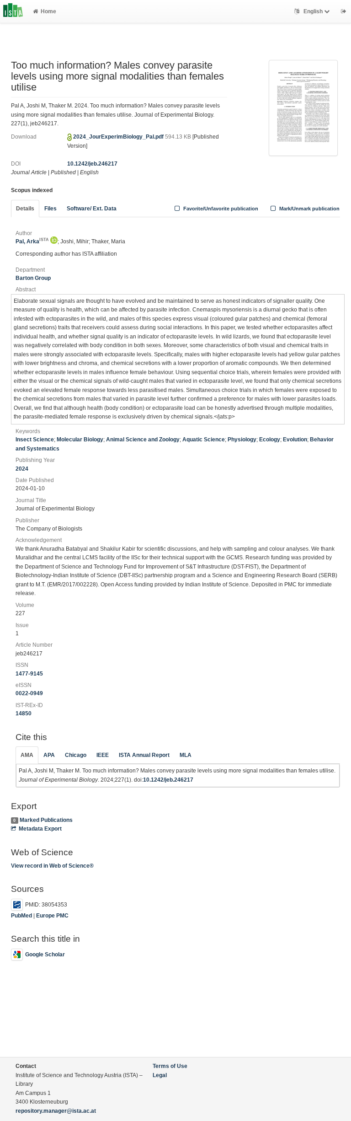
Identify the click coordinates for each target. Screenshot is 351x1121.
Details (25, 208)
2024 (22, 469)
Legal (160, 1075)
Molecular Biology (80, 439)
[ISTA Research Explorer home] (13, 11)
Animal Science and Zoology (143, 439)
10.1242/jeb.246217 (92, 164)
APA (49, 755)
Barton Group (33, 278)
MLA (185, 755)
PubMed (21, 915)
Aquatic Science (203, 439)
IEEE (102, 755)
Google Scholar (45, 954)
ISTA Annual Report (144, 755)
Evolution (295, 439)
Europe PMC (52, 915)
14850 (24, 713)
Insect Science (35, 439)
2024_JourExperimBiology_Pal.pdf (119, 137)
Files (50, 208)
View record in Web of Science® (52, 866)
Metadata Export (40, 829)
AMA (27, 755)
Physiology (242, 439)
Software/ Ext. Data (92, 208)
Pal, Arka (32, 241)
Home (48, 11)
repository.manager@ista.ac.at (56, 1111)
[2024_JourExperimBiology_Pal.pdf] (303, 107)
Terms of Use (170, 1066)
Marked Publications (46, 820)
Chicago (75, 755)
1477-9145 (29, 673)
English (313, 11)
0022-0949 (29, 693)
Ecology (269, 439)
